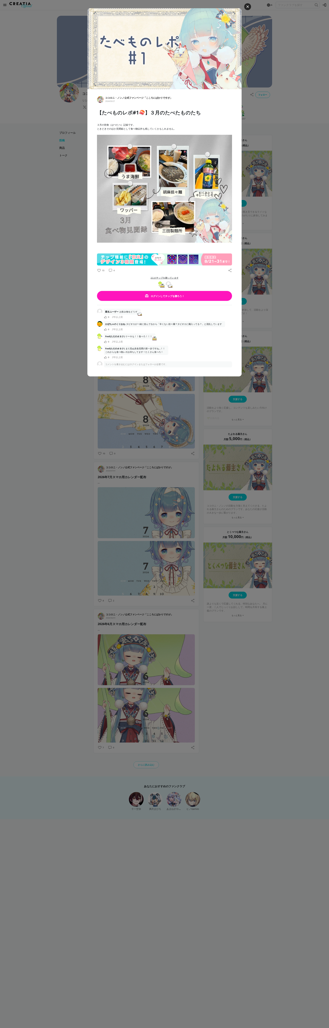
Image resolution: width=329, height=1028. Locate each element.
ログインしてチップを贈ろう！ (167, 296)
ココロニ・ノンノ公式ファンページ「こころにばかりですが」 (138, 97)
